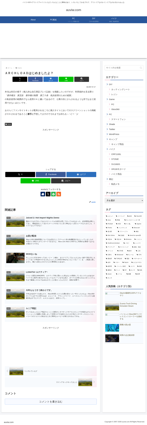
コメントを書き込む (51, 401)
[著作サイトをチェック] (43, 194)
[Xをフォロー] (48, 194)
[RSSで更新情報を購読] (58, 194)
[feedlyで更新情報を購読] (53, 194)
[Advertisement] (73, 42)
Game (9, 124)
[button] (81, 79)
